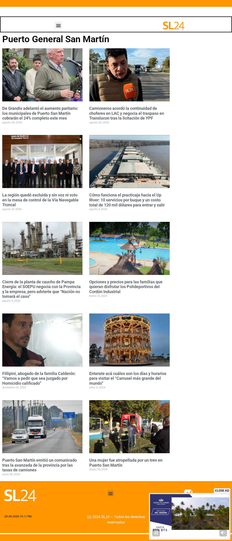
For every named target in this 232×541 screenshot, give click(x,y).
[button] (58, 25)
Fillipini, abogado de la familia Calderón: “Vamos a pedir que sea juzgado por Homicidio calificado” (39, 378)
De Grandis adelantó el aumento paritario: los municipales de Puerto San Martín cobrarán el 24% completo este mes (40, 113)
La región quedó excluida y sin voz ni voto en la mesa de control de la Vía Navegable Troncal (40, 200)
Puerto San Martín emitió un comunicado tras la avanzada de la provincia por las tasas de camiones (39, 465)
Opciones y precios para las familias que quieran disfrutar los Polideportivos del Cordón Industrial (125, 286)
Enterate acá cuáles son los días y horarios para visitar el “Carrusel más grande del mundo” (127, 378)
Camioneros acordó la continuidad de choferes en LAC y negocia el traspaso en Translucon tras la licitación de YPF (126, 113)
